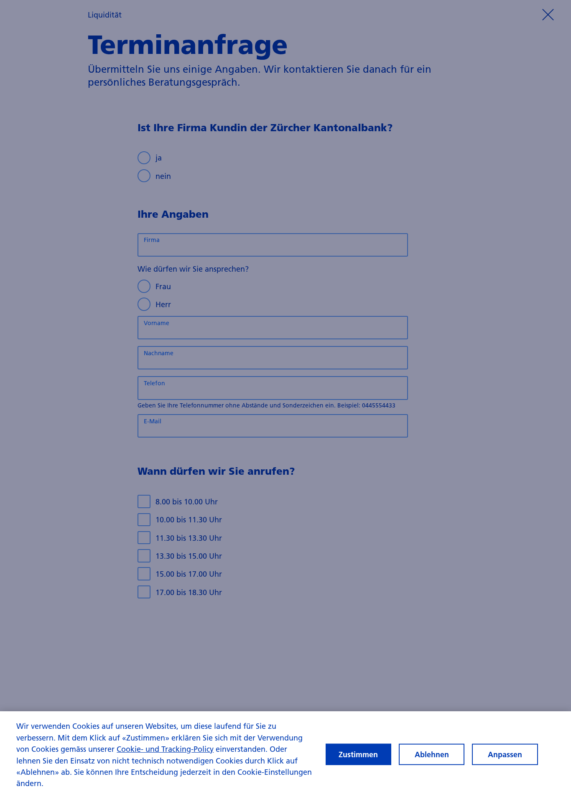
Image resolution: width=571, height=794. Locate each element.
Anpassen (505, 754)
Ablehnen (432, 754)
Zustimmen (358, 754)
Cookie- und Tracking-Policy (165, 749)
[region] (285, 752)
